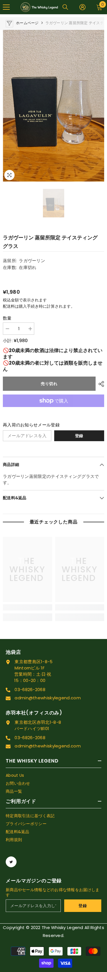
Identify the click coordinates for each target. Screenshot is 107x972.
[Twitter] (11, 861)
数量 (7, 318)
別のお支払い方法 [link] (53, 410)
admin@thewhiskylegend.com (48, 698)
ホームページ (27, 23)
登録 (79, 436)
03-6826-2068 (30, 689)
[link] (27, 607)
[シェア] (100, 384)
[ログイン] (82, 7)
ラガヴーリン (32, 261)
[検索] (65, 7)
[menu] (6, 7)
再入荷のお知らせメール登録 (31, 425)
